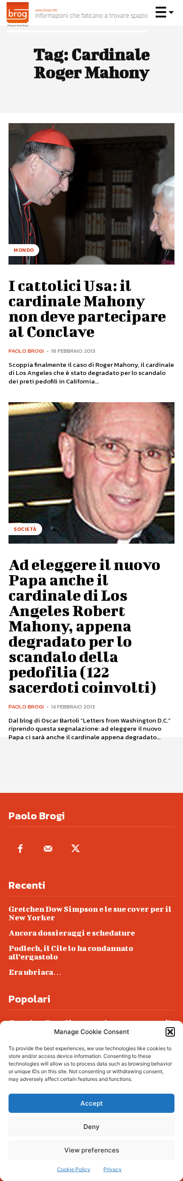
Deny (91, 1127)
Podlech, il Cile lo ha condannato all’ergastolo (71, 952)
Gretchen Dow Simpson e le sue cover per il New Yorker (90, 913)
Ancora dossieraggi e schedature (72, 932)
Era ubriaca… (35, 972)
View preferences (91, 1150)
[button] (170, 1032)
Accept (91, 1103)
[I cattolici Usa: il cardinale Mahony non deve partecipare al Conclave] (91, 194)
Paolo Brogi (26, 351)
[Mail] (48, 849)
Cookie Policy (73, 1169)
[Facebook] (20, 849)
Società (25, 529)
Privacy (112, 1169)
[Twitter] (75, 849)
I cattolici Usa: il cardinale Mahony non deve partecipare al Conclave (87, 308)
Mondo (24, 250)
